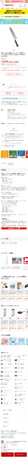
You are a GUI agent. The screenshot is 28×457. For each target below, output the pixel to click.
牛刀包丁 (25, 8)
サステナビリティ (18, 449)
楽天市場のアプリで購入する (14, 74)
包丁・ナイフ (19, 8)
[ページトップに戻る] (26, 452)
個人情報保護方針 (4, 451)
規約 (26, 104)
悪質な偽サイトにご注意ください (8, 437)
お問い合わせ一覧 (10, 449)
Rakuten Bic (9, 5)
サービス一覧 (4, 449)
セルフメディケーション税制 (7, 435)
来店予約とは (21, 104)
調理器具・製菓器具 (10, 8)
